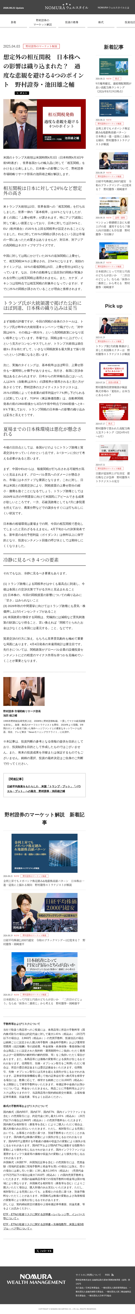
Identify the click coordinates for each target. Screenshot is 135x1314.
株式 (101, 22)
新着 (13, 22)
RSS (107, 1274)
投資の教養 (71, 22)
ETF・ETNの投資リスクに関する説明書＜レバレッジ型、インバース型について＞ (44, 1216)
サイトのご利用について (88, 1274)
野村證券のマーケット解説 (42, 22)
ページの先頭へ (131, 1280)
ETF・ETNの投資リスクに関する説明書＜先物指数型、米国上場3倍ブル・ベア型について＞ (43, 1226)
